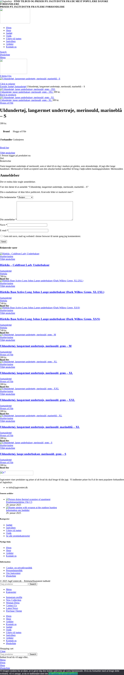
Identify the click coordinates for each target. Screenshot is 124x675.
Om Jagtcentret (13, 573)
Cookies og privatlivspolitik (64, 673)
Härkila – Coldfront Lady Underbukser (24, 265)
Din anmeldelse (8, 219)
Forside (4, 86)
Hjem (8, 547)
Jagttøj (11, 86)
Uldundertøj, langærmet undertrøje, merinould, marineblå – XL (40, 427)
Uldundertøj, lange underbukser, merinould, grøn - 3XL (27, 92)
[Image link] (16, 474)
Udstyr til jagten (13, 530)
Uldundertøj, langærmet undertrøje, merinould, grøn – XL (36, 373)
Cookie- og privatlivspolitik (19, 567)
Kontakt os (11, 556)
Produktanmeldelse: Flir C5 (19, 502)
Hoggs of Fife (6, 103)
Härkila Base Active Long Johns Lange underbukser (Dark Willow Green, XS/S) (50, 319)
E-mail (4, 230)
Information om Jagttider (17, 510)
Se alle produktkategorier (18, 536)
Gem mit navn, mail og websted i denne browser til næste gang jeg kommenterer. (42, 236)
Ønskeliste (11, 576)
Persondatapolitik (14, 570)
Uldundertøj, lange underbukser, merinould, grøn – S (33, 454)
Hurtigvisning (6, 256)
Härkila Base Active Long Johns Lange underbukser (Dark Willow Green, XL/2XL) (52, 292)
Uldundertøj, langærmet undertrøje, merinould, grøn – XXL (37, 400)
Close (2, 651)
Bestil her (4, 147)
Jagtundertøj (21, 86)
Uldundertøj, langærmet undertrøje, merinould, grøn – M (36, 346)
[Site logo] (15, 22)
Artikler (9, 553)
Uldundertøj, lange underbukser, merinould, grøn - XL (26, 100)
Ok (49, 673)
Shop (8, 550)
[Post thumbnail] (28, 499)
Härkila (3, 273)
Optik (8, 533)
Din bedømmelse (9, 197)
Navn (3, 225)
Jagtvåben (11, 527)
